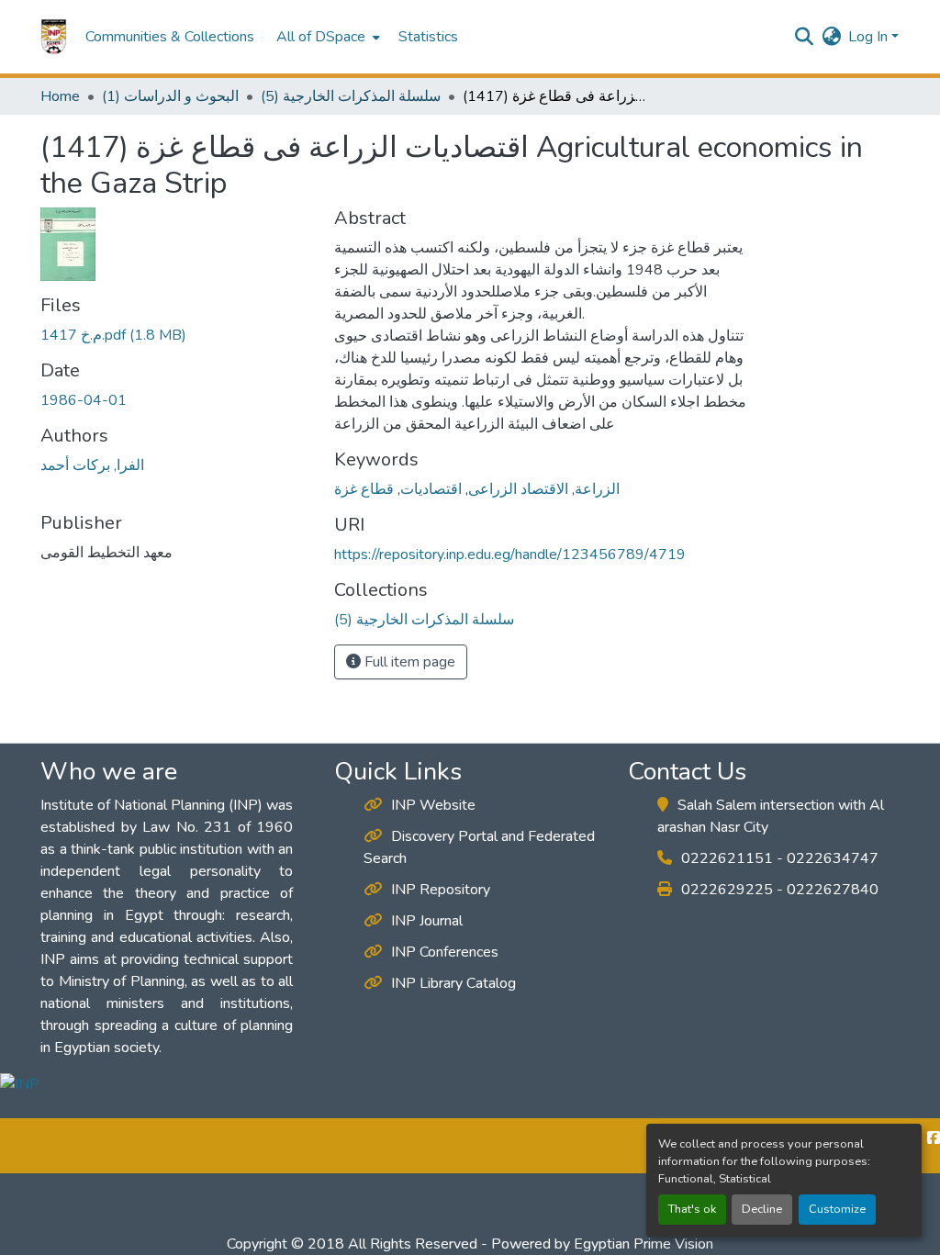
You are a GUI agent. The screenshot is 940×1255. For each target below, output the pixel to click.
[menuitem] (326, 36)
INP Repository (440, 890)
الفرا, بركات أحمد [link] (92, 465)
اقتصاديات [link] (431, 489)
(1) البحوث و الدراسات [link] (170, 96)
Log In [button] (869, 37)
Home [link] (60, 96)
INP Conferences (444, 952)
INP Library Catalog (453, 983)
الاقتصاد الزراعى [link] (518, 489)
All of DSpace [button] (320, 37)
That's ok (692, 1209)
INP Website (433, 805)
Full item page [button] (408, 662)
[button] (53, 36)
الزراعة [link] (597, 489)
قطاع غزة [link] (364, 489)
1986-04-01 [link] (83, 400)
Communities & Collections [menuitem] (169, 37)
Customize (837, 1209)
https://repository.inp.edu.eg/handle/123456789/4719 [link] (510, 554)
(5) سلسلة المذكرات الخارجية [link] (351, 96)
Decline (762, 1209)
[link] (176, 335)
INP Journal (427, 921)
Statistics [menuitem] (428, 37)
